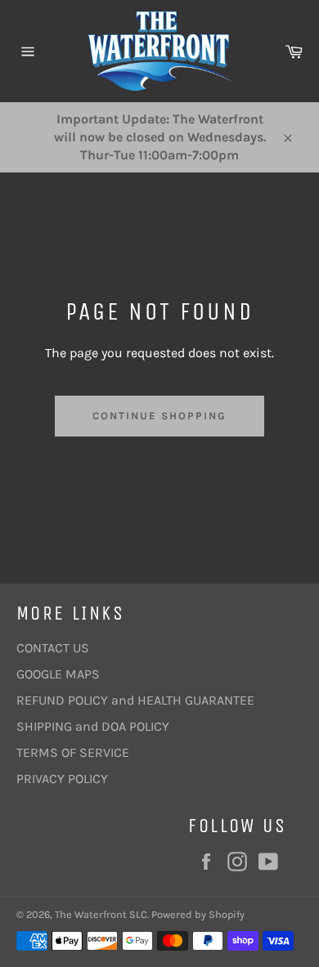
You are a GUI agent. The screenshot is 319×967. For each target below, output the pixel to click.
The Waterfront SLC (101, 914)
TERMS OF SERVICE (72, 752)
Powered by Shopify (198, 914)
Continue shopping (159, 416)
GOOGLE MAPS (58, 674)
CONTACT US (52, 648)
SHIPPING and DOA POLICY (92, 726)
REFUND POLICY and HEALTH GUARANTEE (135, 700)
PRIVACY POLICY (62, 778)
